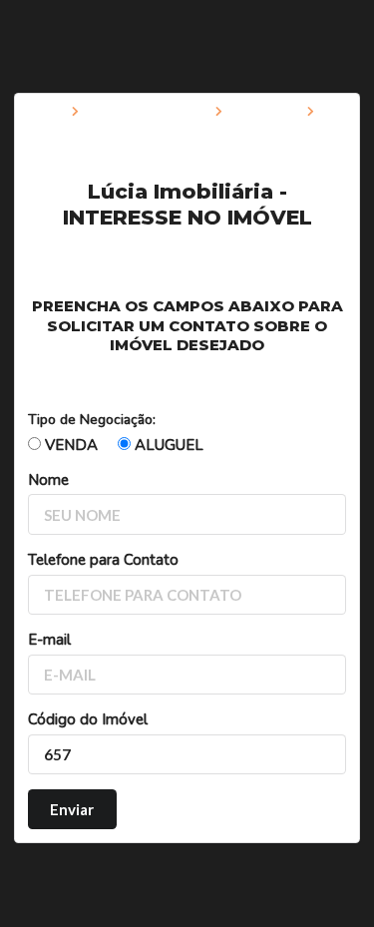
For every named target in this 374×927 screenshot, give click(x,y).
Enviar (72, 809)
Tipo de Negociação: (92, 419)
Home (45, 112)
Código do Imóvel (88, 719)
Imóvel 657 (265, 112)
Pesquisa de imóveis (147, 112)
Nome (48, 480)
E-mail (49, 640)
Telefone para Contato (103, 560)
